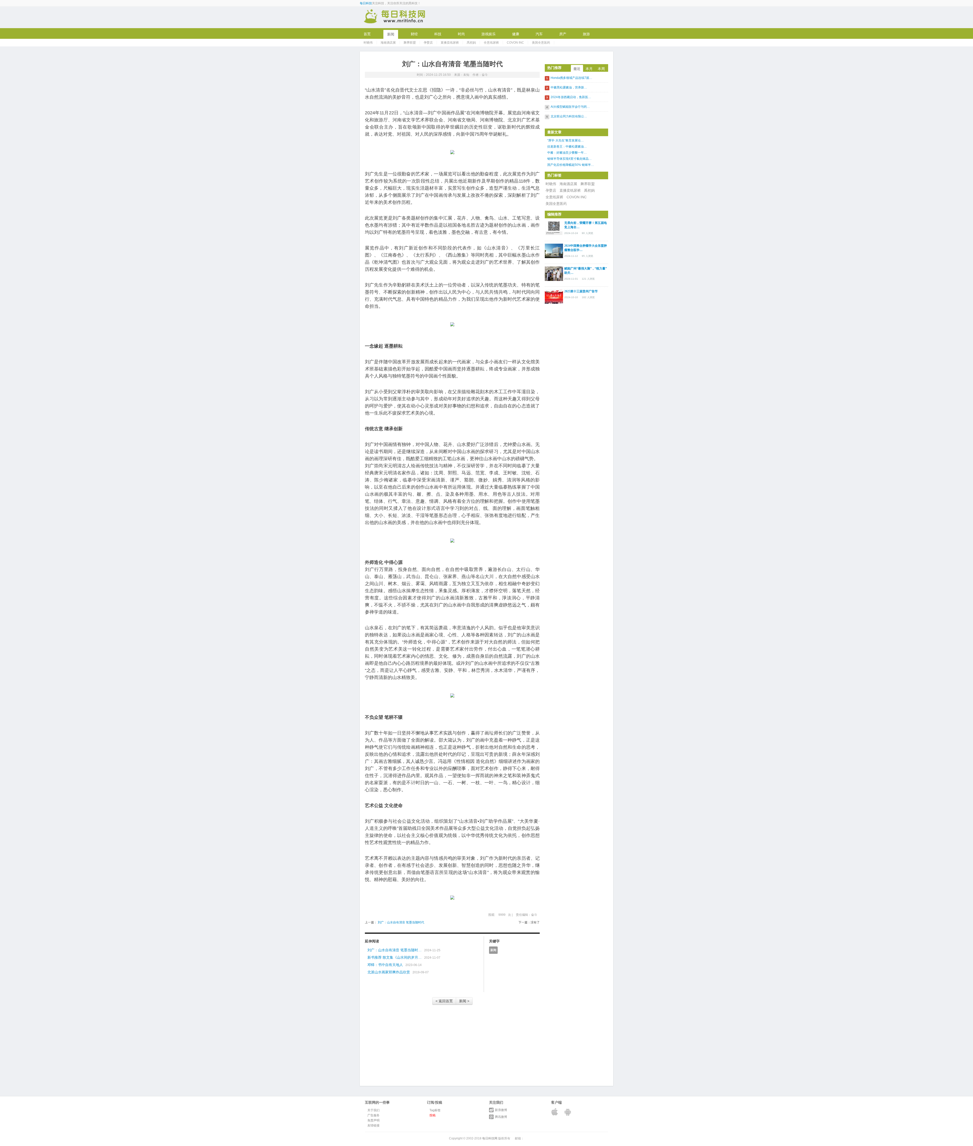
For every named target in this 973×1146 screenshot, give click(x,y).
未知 (466, 75)
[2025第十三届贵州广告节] (554, 296)
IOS (555, 1112)
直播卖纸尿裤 (450, 42)
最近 (577, 69)
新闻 (493, 950)
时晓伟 (368, 42)
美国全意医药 (541, 42)
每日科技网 (489, 1138)
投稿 (432, 1115)
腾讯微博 (501, 1117)
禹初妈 (471, 42)
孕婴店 (428, 42)
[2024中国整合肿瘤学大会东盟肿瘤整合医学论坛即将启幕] (554, 250)
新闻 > (464, 1001)
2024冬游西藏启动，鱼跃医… (571, 97)
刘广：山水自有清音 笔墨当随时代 (400, 922)
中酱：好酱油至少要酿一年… (567, 152)
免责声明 (373, 1120)
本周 (601, 69)
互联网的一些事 (395, 17)
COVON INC (515, 42)
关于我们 (373, 1110)
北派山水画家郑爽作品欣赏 (388, 972)
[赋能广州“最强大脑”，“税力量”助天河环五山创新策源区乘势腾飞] (554, 273)
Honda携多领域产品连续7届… (571, 78)
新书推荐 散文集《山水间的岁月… (394, 957)
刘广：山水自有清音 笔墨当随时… (394, 950)
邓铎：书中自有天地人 (385, 965)
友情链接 (373, 1125)
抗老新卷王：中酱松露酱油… (567, 146)
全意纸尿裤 (491, 42)
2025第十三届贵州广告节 (581, 291)
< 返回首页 (444, 1001)
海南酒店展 (388, 42)
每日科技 (366, 3)
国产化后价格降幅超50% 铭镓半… (570, 165)
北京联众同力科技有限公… (569, 116)
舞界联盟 (410, 42)
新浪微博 (501, 1110)
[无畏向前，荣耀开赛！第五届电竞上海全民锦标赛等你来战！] (554, 228)
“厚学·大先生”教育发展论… (565, 140)
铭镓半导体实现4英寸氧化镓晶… (569, 158)
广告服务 (373, 1115)
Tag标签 (435, 1110)
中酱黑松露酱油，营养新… (569, 87)
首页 (367, 34)
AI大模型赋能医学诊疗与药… (570, 107)
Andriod (568, 1112)
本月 (589, 69)
